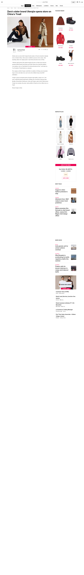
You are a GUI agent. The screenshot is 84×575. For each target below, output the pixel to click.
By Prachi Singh (21, 49)
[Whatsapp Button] (47, 49)
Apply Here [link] (66, 178)
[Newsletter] (77, 2)
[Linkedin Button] (43, 49)
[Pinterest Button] (45, 49)
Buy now (61, 30)
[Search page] (80, 2)
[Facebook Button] (41, 49)
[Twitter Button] (39, 49)
